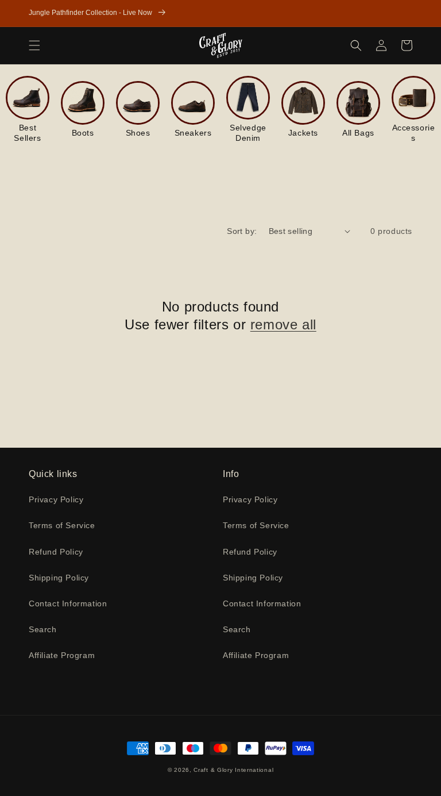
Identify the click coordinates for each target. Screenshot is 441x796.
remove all (283, 324)
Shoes (138, 132)
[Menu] (34, 45)
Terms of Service (62, 525)
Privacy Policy (56, 499)
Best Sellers (27, 133)
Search (43, 629)
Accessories (413, 133)
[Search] (356, 45)
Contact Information (68, 603)
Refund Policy (56, 551)
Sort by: (242, 231)
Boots (83, 132)
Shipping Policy (59, 577)
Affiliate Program (62, 655)
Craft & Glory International (233, 770)
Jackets (303, 132)
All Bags (358, 132)
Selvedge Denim (248, 133)
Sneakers (193, 132)
